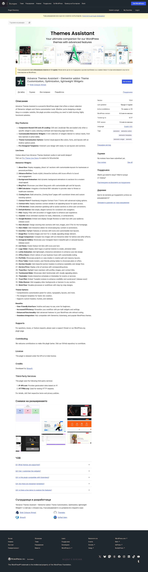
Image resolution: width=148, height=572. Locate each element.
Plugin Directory (13, 10)
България (30, 559)
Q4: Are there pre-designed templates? (30, 484)
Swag (91, 548)
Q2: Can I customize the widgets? (28, 471)
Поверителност (13, 548)
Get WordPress (138, 3)
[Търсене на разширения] (29, 23)
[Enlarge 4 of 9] (63, 407)
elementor (116, 131)
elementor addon (126, 131)
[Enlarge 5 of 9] (63, 423)
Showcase (38, 538)
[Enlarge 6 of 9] (63, 436)
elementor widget (119, 139)
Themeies (61, 513)
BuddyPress (120, 548)
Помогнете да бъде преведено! (93, 16)
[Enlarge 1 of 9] (37, 407)
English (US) (128, 126)
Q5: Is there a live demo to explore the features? (34, 490)
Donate (91, 545)
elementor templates (125, 135)
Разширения (39, 545)
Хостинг (11, 545)
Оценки (32, 92)
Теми (36, 542)
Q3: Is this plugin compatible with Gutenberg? (32, 477)
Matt (117, 542)
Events (90, 542)
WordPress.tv (67, 548)
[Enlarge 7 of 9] (89, 407)
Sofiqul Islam (62, 517)
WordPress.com (121, 538)
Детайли (21, 92)
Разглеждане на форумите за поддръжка (113, 182)
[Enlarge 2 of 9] (37, 426)
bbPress (118, 545)
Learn (63, 538)
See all (130, 162)
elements (129, 139)
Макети (37, 548)
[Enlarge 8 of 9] (89, 421)
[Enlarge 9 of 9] (89, 434)
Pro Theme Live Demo (30, 158)
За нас (10, 538)
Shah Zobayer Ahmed (38, 85)
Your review (101, 162)
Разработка (59, 92)
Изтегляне (127, 81)
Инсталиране (45, 92)
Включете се (93, 538)
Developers (65, 545)
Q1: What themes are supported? (28, 465)
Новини (10, 542)
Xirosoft (29, 368)
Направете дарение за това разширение (113, 203)
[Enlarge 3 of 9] (37, 438)
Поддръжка (127, 92)
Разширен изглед (104, 145)
